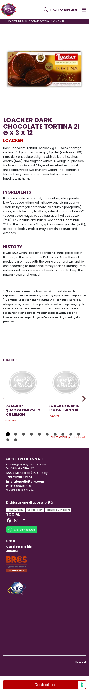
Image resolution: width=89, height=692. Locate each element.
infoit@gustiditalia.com (25, 481)
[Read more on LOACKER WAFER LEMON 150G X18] (66, 383)
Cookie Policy (34, 509)
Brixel (82, 662)
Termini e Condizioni (58, 509)
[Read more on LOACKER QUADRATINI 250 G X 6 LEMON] (23, 383)
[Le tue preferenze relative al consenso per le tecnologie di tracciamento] (82, 685)
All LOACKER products (66, 437)
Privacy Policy (15, 509)
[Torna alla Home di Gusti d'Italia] (10, 9)
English (70, 9)
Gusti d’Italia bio (19, 547)
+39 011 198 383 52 (19, 477)
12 (15, 439)
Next (83, 398)
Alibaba (12, 551)
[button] (84, 9)
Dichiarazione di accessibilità (29, 502)
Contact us (44, 684)
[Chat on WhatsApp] (21, 532)
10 (78, 434)
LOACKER (13, 140)
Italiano (56, 9)
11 (7, 439)
